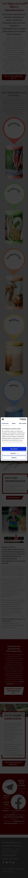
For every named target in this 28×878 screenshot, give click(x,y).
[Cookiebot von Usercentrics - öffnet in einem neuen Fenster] (20, 419)
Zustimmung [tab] (5, 423)
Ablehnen (14, 457)
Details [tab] (14, 423)
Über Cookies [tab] (22, 423)
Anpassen (13, 453)
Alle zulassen (14, 449)
